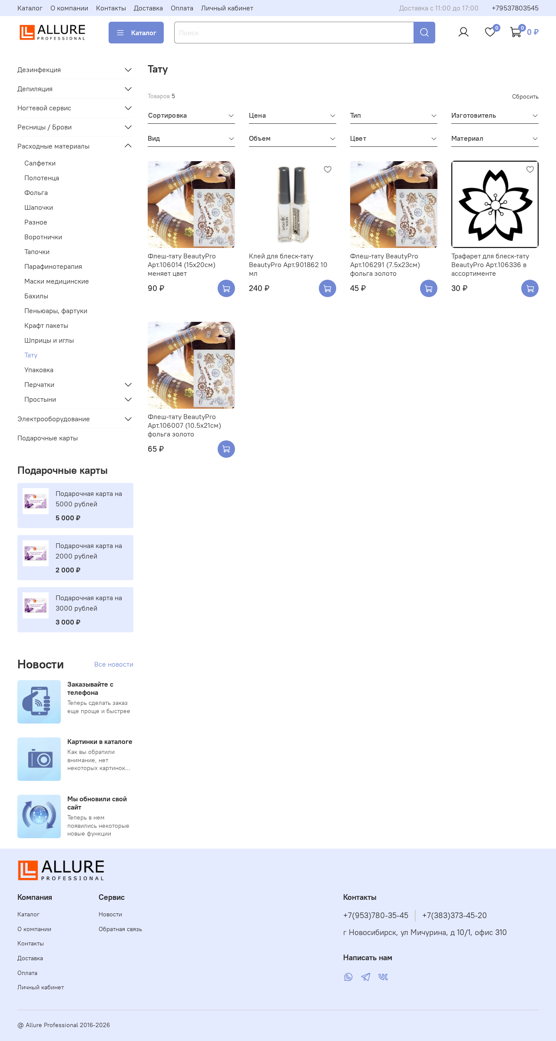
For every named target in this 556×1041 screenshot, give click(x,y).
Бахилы (36, 295)
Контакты (111, 7)
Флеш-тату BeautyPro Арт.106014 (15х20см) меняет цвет (182, 264)
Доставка (148, 7)
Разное (35, 222)
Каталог (30, 7)
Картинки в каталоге (99, 741)
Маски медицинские (56, 281)
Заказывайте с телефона (90, 688)
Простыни (40, 399)
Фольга (36, 192)
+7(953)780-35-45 (375, 915)
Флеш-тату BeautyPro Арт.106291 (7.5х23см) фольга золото (385, 264)
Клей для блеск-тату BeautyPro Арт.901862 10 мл (288, 264)
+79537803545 (515, 7)
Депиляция (35, 88)
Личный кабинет (227, 7)
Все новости (113, 664)
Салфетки (40, 163)
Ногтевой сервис (44, 107)
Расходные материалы (53, 146)
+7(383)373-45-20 (454, 915)
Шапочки (38, 207)
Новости (110, 914)
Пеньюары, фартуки (55, 310)
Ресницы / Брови (44, 126)
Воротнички (43, 236)
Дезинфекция (39, 69)
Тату (30, 354)
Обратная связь (120, 929)
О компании (69, 7)
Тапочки (37, 251)
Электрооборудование (53, 418)
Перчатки (39, 384)
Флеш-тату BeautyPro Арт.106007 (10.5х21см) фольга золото (184, 425)
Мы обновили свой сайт (97, 802)
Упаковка (38, 369)
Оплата (182, 7)
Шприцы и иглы (49, 340)
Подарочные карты (47, 437)
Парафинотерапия (53, 266)
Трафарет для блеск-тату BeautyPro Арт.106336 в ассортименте (490, 264)
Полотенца (41, 177)
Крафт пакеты (46, 325)
